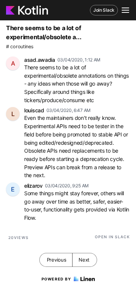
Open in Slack (112, 236)
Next (84, 260)
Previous (56, 260)
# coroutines (19, 46)
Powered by (56, 279)
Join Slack (103, 10)
